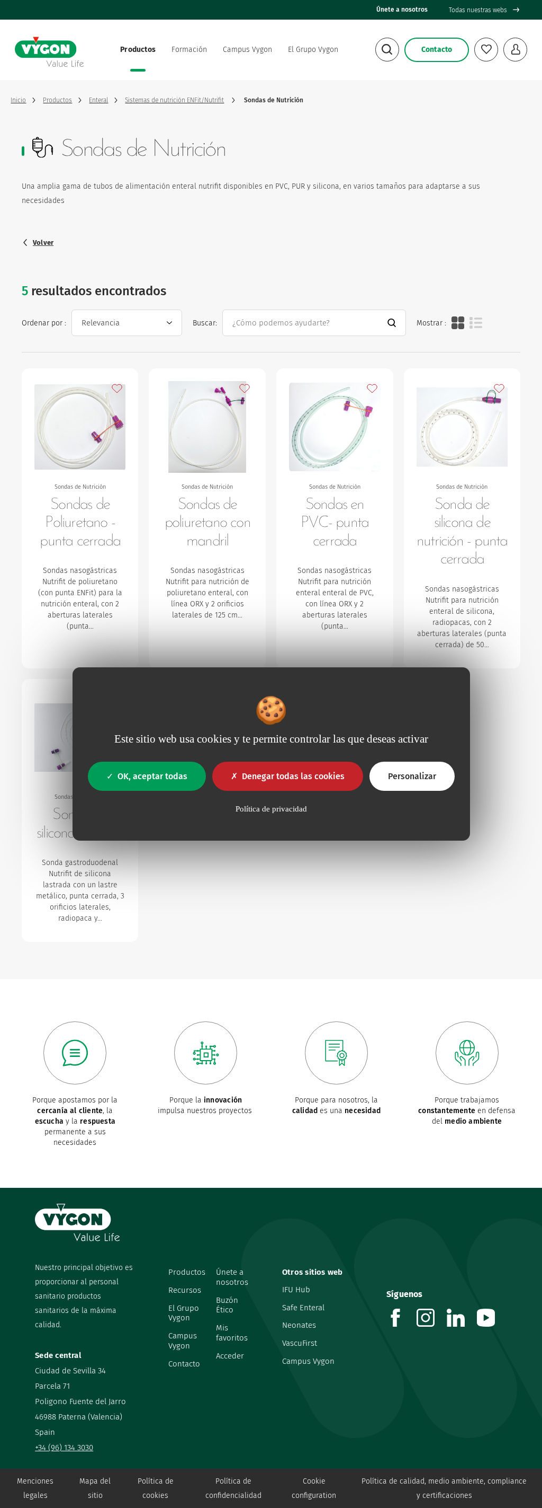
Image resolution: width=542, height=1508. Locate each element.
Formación (189, 49)
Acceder (230, 1356)
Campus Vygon (247, 49)
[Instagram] (432, 1324)
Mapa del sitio (95, 1488)
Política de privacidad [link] (271, 809)
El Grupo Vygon (313, 49)
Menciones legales (35, 1488)
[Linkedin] (462, 1324)
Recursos (184, 1290)
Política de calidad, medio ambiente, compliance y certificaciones (444, 1488)
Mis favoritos (232, 1333)
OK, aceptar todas (152, 776)
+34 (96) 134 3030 (64, 1447)
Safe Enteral (303, 1307)
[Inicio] (49, 49)
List (475, 322)
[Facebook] (401, 1324)
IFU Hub (296, 1289)
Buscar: (205, 323)
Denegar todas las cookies (293, 776)
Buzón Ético (227, 1305)
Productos (138, 49)
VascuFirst (299, 1343)
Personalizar (412, 776)
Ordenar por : (44, 323)
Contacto (184, 1364)
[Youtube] (492, 1324)
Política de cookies (156, 1488)
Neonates (299, 1325)
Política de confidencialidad (233, 1488)
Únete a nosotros (402, 9)
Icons (457, 322)
